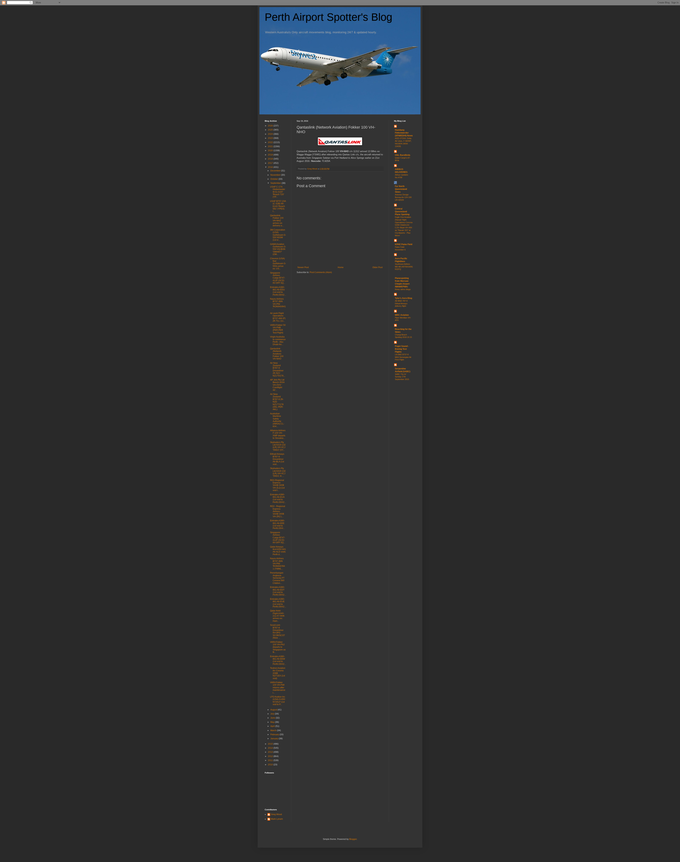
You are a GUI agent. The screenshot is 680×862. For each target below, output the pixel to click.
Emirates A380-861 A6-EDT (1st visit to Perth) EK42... (278, 591)
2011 (270, 760)
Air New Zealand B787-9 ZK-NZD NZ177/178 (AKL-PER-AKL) (277, 402)
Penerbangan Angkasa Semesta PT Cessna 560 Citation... (277, 578)
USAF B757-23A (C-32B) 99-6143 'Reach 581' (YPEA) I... (278, 206)
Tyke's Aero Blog (403, 298)
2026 (270, 125)
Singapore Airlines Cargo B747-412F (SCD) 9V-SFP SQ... (277, 278)
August (274, 709)
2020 (270, 150)
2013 (270, 752)
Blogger (353, 839)
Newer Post (303, 267)
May (272, 722)
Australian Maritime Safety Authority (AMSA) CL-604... (277, 420)
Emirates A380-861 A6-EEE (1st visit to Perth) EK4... (277, 524)
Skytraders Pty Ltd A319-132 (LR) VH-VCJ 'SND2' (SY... (278, 446)
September (276, 183)
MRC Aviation (402, 315)
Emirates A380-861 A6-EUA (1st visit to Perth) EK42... (278, 498)
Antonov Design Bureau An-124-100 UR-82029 (403, 197)
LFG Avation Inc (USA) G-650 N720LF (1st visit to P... (277, 701)
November (275, 175)
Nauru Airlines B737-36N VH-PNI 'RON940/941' (278, 304)
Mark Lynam (277, 819)
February (275, 734)
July (272, 714)
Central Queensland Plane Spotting (402, 212)
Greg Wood (276, 814)
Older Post (377, 267)
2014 (270, 748)
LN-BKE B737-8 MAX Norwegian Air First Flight (403, 357)
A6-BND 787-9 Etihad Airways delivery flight (401, 303)
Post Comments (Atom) (321, 272)
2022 (270, 142)
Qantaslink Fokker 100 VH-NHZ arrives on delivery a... (277, 220)
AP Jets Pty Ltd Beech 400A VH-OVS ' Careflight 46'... (277, 385)
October (274, 179)
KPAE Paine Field (403, 244)
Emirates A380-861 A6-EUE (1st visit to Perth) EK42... (278, 603)
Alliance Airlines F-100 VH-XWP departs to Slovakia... (277, 434)
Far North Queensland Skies (401, 189)
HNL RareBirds (402, 155)
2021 (270, 146)
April (272, 726)
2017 (270, 163)
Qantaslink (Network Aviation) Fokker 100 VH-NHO (277, 353)
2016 (270, 167)
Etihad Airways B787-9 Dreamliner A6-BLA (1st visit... (277, 459)
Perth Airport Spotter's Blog (328, 17)
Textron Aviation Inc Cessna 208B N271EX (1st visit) (277, 673)
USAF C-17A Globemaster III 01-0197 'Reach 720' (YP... (277, 192)
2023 (270, 138)
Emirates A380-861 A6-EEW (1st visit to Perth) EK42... (278, 660)
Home (341, 267)
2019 (270, 155)
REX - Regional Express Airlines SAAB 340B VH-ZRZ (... (277, 511)
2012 (270, 756)
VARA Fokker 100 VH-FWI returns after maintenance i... (277, 687)
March (273, 730)
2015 (270, 744)
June (273, 718)
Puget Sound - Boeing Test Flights (402, 349)
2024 (270, 134)
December (275, 170)
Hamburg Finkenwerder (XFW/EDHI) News (404, 133)
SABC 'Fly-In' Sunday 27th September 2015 (402, 377)
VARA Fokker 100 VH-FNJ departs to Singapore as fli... (278, 647)
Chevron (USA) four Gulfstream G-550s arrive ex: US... (278, 263)
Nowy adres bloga (402, 289)
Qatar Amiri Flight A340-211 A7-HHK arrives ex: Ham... (277, 615)
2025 (270, 130)
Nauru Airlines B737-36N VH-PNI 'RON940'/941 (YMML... (277, 563)
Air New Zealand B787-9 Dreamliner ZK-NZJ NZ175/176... (277, 369)
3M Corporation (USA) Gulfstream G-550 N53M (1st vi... (278, 235)
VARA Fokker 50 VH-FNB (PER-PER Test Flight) (278, 329)
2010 (270, 764)
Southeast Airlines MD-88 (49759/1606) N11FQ (404, 266)
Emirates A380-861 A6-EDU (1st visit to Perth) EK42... (278, 291)
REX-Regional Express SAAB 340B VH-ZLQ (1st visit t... (277, 485)
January (274, 738)
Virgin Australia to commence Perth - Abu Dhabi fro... (278, 341)
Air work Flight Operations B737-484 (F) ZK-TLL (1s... (277, 317)
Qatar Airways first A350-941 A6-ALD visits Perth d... (278, 551)
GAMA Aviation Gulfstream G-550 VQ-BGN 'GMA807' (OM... (278, 249)
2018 (270, 159)
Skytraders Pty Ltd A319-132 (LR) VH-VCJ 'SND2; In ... (278, 472)
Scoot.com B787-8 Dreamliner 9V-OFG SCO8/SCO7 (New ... (277, 631)
